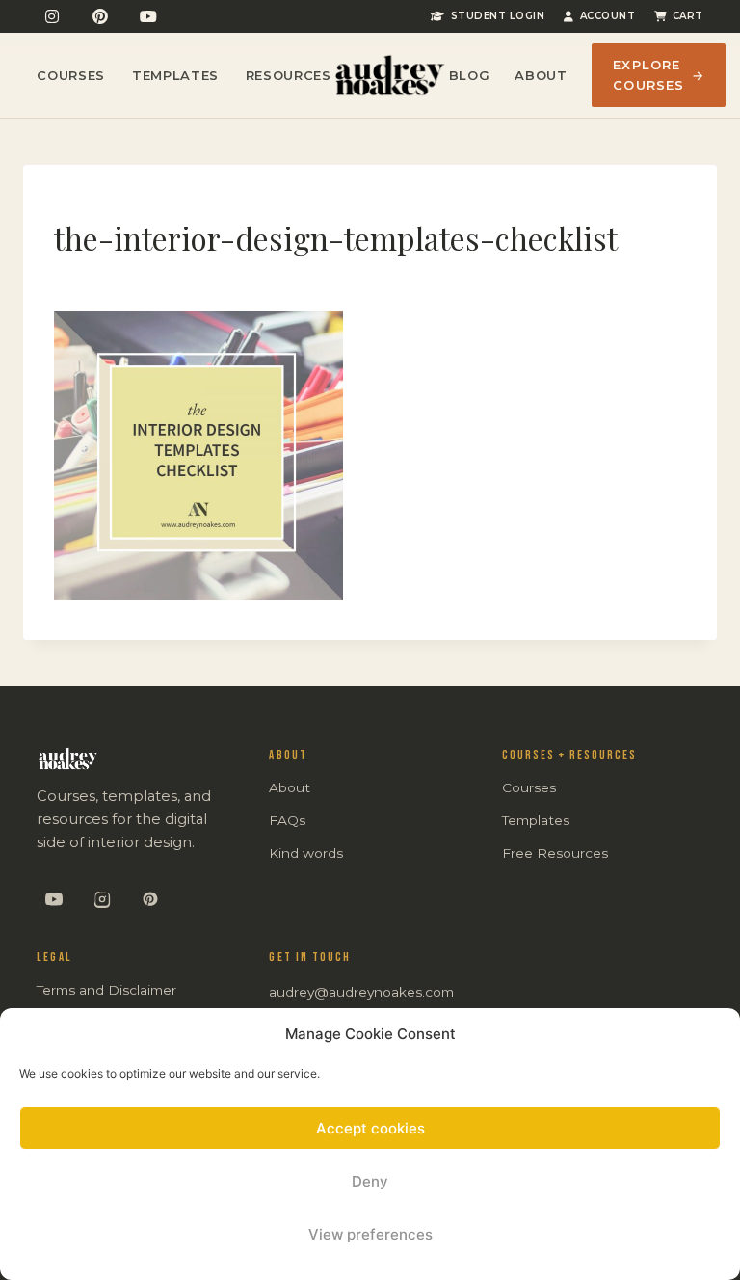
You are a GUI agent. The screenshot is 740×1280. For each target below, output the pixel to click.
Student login (497, 16)
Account (607, 16)
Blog (469, 75)
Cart (688, 16)
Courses (71, 75)
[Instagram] (52, 16)
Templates (175, 75)
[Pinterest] (100, 16)
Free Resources (555, 853)
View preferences (370, 1234)
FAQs (287, 820)
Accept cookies (370, 1128)
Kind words (306, 853)
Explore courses (658, 75)
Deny (370, 1181)
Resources (288, 75)
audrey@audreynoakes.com (361, 992)
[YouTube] (148, 16)
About (541, 75)
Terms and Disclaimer (106, 990)
